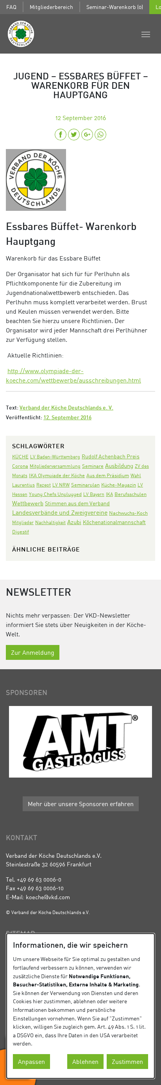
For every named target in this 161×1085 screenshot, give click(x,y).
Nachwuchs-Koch (128, 513)
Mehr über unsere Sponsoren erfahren (81, 804)
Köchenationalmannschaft (114, 522)
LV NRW (61, 485)
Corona (20, 466)
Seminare (93, 466)
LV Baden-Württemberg (55, 457)
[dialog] (80, 1006)
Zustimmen (127, 1061)
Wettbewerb (27, 503)
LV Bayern (93, 494)
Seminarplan (85, 484)
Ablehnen (85, 1061)
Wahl (136, 475)
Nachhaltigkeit (50, 522)
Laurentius (23, 485)
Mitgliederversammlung (55, 466)
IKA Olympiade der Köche (57, 475)
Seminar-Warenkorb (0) (114, 7)
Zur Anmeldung (32, 652)
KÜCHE (20, 456)
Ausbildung (119, 465)
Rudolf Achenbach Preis (111, 456)
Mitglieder (23, 522)
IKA (109, 494)
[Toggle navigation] (146, 34)
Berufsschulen (130, 494)
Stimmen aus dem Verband (77, 503)
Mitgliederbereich (51, 7)
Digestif (20, 531)
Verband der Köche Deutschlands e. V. (66, 408)
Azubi (74, 521)
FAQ (11, 7)
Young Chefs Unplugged (55, 494)
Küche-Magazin (118, 485)
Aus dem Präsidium (107, 475)
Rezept (43, 485)
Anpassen (31, 1061)
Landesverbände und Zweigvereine (59, 512)
